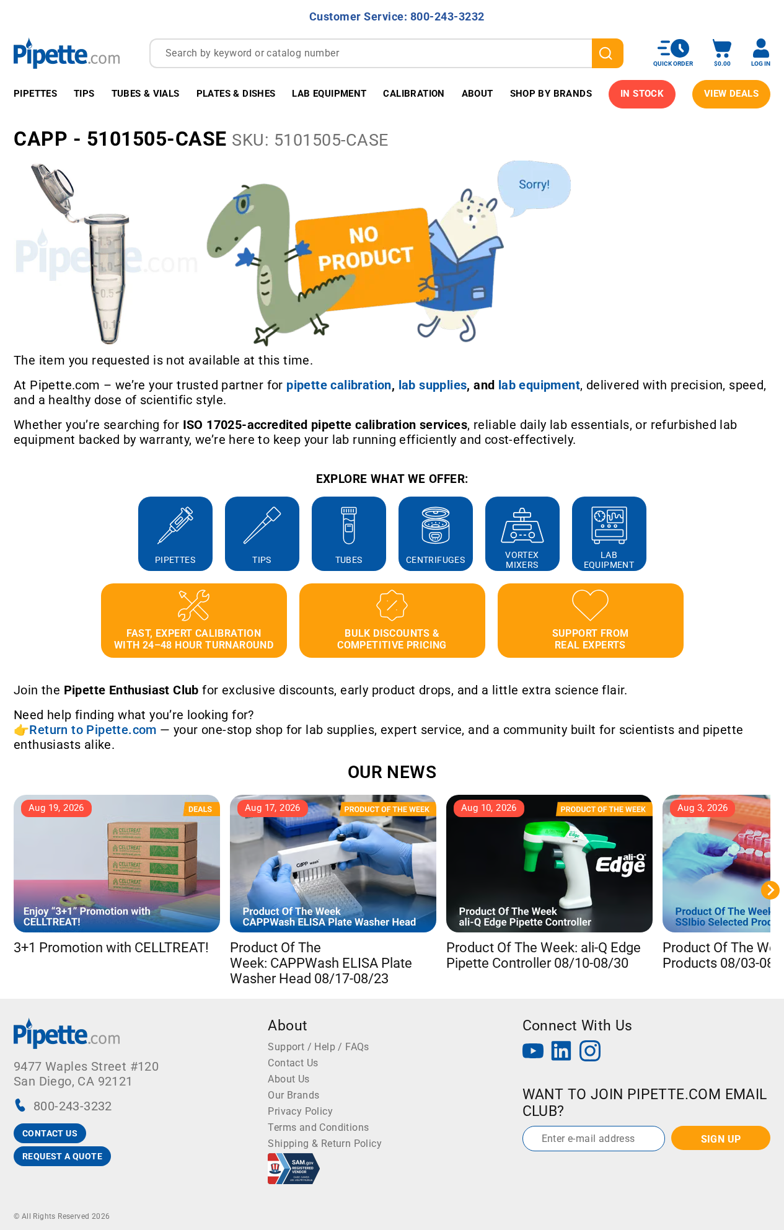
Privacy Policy (300, 1111)
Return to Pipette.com (92, 729)
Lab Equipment (329, 93)
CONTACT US (49, 1133)
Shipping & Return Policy (325, 1143)
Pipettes (35, 93)
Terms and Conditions (318, 1127)
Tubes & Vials (146, 93)
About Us (288, 1079)
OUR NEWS (392, 772)
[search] (607, 53)
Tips (84, 93)
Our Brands (293, 1095)
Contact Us (293, 1063)
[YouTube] (533, 1052)
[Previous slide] (13, 533)
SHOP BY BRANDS (551, 93)
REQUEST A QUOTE (62, 1156)
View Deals (731, 93)
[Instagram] (590, 1052)
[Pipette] (67, 53)
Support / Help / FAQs (318, 1047)
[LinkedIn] (561, 1052)
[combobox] (386, 53)
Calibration (413, 93)
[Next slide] (770, 533)
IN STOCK (642, 93)
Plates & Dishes (236, 93)
